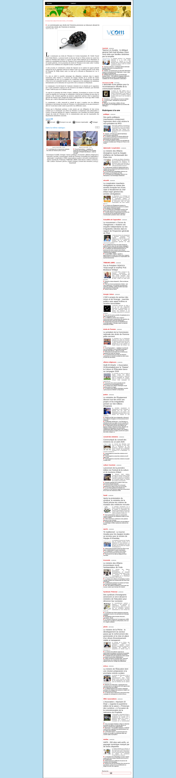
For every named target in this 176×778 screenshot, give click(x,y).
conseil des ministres (85, 161)
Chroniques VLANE (52, 155)
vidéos (89, 159)
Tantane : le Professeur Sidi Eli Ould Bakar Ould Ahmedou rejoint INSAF (115, 134)
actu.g (95, 161)
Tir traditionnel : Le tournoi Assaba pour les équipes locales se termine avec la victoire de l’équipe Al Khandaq (116, 535)
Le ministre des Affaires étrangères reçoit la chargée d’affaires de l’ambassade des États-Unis (115, 154)
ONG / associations (70, 158)
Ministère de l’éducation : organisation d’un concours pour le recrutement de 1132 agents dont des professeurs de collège (116, 686)
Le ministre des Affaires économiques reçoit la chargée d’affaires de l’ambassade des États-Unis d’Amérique (116, 580)
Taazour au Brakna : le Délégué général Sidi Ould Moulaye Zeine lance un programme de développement (115, 68)
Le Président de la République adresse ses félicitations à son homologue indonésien (115, 175)
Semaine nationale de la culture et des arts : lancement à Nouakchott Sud (115, 483)
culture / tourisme (56, 161)
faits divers (81, 159)
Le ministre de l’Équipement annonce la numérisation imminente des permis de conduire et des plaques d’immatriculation (116, 207)
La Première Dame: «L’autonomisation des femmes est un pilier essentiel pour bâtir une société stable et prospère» (115, 733)
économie (81, 155)
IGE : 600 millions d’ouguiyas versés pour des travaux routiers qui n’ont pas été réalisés (116, 586)
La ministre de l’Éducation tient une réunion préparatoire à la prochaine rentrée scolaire (115, 671)
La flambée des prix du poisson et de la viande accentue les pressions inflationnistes (116, 656)
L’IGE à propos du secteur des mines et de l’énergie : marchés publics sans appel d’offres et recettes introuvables (116, 300)
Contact (73, 3)
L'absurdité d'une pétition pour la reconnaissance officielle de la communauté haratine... (115, 86)
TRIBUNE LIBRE (71, 159)
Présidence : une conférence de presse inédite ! (116, 99)
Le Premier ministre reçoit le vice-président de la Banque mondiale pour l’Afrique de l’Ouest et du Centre (116, 142)
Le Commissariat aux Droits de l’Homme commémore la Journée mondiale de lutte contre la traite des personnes (116, 356)
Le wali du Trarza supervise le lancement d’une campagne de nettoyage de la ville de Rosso (116, 693)
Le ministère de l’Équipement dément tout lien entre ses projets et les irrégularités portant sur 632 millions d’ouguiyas (115, 401)
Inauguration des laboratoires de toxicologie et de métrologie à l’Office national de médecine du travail (116, 523)
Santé (70, 161)
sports (49, 159)
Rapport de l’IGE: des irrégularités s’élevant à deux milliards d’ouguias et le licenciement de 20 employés (116, 419)
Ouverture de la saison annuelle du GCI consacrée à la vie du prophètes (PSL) (114, 383)
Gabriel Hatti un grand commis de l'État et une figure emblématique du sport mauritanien (116, 549)
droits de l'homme (74, 156)
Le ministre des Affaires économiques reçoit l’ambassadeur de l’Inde (113, 565)
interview (50, 156)
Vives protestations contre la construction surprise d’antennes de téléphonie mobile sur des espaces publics (116, 516)
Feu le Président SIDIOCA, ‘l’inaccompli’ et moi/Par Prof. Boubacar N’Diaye (115, 268)
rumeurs (94, 159)
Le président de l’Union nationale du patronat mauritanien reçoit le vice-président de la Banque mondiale (116, 614)
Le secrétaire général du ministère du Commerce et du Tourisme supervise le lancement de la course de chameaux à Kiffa (116, 489)
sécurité (85, 158)
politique (74, 155)
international (93, 158)
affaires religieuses (92, 155)
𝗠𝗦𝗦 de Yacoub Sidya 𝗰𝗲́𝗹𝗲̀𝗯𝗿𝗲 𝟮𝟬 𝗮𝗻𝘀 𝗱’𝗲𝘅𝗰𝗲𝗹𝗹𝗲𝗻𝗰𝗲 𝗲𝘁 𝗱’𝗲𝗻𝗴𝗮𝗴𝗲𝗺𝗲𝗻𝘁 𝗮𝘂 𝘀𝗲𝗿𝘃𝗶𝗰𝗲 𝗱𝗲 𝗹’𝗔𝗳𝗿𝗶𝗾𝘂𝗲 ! (115, 104)
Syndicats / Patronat (58, 159)
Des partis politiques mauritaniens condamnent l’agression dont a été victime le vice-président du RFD (116, 120)
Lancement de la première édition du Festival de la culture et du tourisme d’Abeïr (116, 470)
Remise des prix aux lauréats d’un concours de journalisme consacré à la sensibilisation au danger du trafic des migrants (116, 765)
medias (75, 161)
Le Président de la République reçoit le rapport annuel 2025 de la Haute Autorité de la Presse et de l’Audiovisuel (116, 758)
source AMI (49, 119)
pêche (65, 161)
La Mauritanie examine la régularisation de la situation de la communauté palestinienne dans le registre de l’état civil (116, 169)
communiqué (63, 156)
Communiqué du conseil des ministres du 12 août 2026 (114, 441)
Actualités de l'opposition (89, 156)
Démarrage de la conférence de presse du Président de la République (115, 761)
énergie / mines (65, 155)
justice (79, 158)
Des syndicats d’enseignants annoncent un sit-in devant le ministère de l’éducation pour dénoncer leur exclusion (115, 598)
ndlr (48, 161)
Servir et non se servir (111, 289)
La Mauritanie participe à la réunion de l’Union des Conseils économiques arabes (116, 583)
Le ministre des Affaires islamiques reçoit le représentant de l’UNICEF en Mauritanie (115, 389)
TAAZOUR (72, 163)
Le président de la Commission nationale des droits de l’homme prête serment (57, 150)
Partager (95, 122)
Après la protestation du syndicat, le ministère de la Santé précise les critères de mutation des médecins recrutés (116, 501)
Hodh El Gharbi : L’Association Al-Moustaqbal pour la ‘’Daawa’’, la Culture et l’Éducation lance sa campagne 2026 (116, 368)
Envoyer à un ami (65, 122)
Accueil (49, 3)
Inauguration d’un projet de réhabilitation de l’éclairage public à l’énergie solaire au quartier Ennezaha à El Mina (115, 323)
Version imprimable (81, 122)
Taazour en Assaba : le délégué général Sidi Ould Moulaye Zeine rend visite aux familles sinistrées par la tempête (115, 53)
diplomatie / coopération (55, 158)
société (56, 156)
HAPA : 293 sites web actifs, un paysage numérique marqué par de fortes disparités (116, 744)
